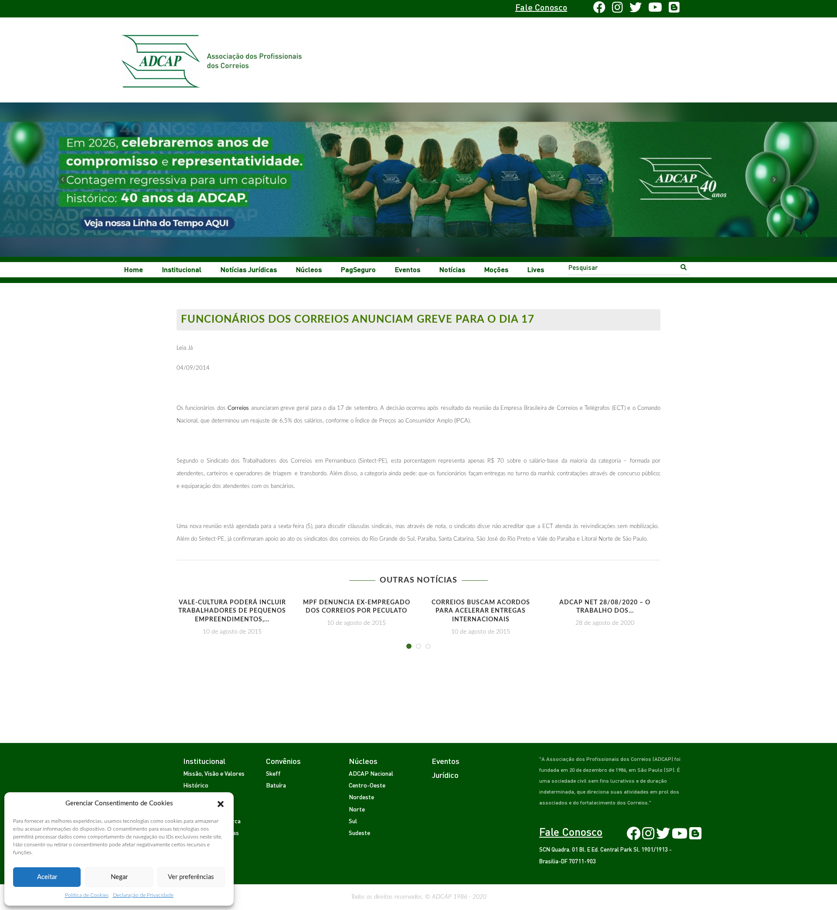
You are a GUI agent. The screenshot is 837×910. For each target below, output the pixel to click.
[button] (220, 803)
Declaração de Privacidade (143, 895)
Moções (496, 269)
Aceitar (47, 877)
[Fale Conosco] (203, 9)
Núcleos (309, 269)
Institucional (181, 269)
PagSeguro (358, 269)
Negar (119, 877)
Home (133, 269)
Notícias (452, 269)
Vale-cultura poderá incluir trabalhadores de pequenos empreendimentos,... (232, 611)
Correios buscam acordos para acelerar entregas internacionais (481, 611)
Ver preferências (191, 877)
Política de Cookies (87, 895)
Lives (535, 269)
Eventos (407, 269)
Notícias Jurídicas (249, 269)
